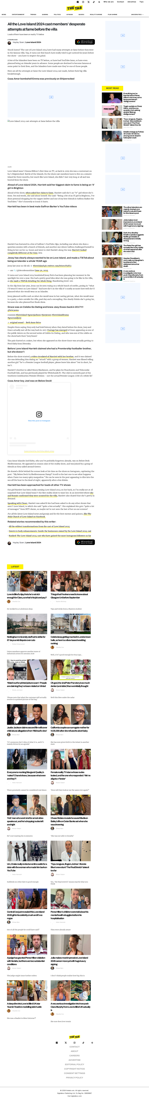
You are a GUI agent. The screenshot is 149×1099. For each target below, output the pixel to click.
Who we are (109, 2)
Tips (142, 2)
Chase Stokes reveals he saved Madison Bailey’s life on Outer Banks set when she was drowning (69, 821)
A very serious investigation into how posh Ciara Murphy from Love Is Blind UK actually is (70, 1006)
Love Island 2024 (33, 42)
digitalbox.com (76, 1096)
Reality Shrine (96, 14)
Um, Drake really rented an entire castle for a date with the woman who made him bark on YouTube (27, 867)
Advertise (132, 2)
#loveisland (38, 266)
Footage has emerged (57, 330)
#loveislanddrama (60, 315)
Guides (81, 14)
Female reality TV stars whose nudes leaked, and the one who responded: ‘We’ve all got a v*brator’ (70, 775)
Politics (57, 14)
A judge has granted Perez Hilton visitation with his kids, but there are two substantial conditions (26, 961)
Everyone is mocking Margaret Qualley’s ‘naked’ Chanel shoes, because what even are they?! (26, 775)
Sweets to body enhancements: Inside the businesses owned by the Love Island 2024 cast (50, 531)
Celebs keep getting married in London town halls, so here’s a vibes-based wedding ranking (71, 640)
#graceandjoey (14, 318)
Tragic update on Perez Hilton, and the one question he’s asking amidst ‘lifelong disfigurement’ (132, 110)
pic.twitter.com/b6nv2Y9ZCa (57, 266)
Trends (33, 14)
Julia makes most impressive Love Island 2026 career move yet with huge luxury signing (69, 961)
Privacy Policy (74, 1078)
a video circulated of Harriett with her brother (52, 356)
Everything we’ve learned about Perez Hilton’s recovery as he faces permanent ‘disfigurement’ (132, 97)
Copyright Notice (74, 1069)
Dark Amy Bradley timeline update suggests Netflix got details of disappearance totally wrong (133, 237)
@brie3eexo (13, 310)
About (74, 1051)
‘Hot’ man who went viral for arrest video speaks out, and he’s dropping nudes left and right (25, 821)
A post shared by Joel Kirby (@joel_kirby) (39, 451)
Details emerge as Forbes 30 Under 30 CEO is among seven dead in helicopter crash (133, 135)
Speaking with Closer (17, 503)
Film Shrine (112, 14)
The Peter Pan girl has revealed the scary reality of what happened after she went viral (133, 248)
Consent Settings (74, 1073)
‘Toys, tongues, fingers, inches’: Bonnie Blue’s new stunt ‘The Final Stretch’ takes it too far (70, 867)
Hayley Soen (18, 42)
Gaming (45, 14)
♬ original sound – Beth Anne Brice (24, 322)
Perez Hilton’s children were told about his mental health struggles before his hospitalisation (69, 915)
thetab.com (70, 1090)
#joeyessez (46, 315)
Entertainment (18, 14)
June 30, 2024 (41, 270)
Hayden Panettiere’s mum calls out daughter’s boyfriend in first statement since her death (133, 262)
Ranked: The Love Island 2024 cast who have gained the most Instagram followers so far (50, 536)
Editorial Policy (74, 1064)
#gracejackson (34, 315)
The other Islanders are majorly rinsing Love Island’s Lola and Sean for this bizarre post (132, 210)
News (4, 14)
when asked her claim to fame (39, 193)
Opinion (69, 14)
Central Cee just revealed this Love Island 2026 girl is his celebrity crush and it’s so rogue (25, 915)
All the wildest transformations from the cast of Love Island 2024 (39, 526)
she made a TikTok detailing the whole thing (31, 281)
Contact (120, 2)
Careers (74, 1056)
